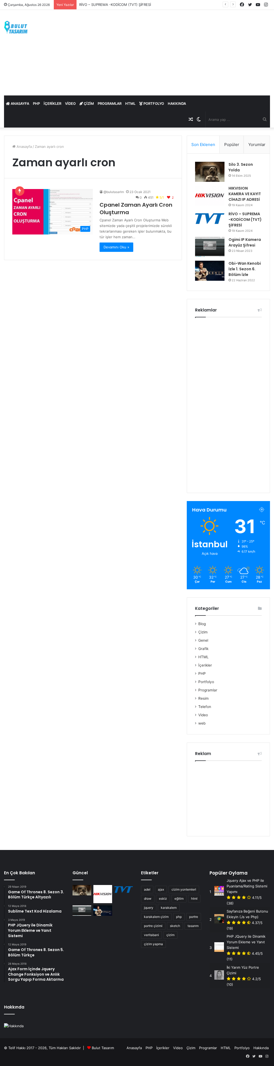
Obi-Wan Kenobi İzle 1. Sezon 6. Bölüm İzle (245, 269)
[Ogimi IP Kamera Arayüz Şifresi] (209, 247)
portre (193, 917)
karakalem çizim (156, 917)
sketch (175, 926)
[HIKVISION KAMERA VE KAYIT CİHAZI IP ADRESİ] (209, 196)
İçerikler (52, 103)
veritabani (151, 935)
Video (70, 103)
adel (147, 889)
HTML (130, 103)
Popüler (231, 144)
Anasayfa (19, 103)
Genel (203, 640)
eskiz (163, 898)
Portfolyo (153, 103)
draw (147, 898)
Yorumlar (256, 144)
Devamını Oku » (116, 247)
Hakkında (177, 103)
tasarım (193, 926)
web (202, 723)
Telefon (204, 707)
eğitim (179, 898)
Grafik (203, 648)
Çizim (88, 103)
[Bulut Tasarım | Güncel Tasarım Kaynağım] (16, 27)
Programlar (109, 103)
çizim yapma (153, 944)
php (179, 917)
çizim (170, 935)
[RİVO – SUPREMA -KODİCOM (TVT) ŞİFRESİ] (209, 218)
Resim (203, 698)
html (194, 898)
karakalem (169, 908)
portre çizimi (153, 926)
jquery (148, 908)
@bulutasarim (114, 192)
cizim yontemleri (184, 889)
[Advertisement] (182, 52)
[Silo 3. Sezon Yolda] (209, 172)
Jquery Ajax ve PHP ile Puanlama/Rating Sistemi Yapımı (247, 886)
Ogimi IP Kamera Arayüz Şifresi (245, 242)
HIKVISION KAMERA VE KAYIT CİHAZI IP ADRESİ (245, 194)
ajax (161, 889)
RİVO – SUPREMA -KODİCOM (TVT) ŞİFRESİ (115, 4)
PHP (36, 103)
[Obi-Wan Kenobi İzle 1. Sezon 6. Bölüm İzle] (209, 271)
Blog (202, 624)
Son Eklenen (203, 144)
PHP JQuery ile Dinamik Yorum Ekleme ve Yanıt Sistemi (246, 942)
